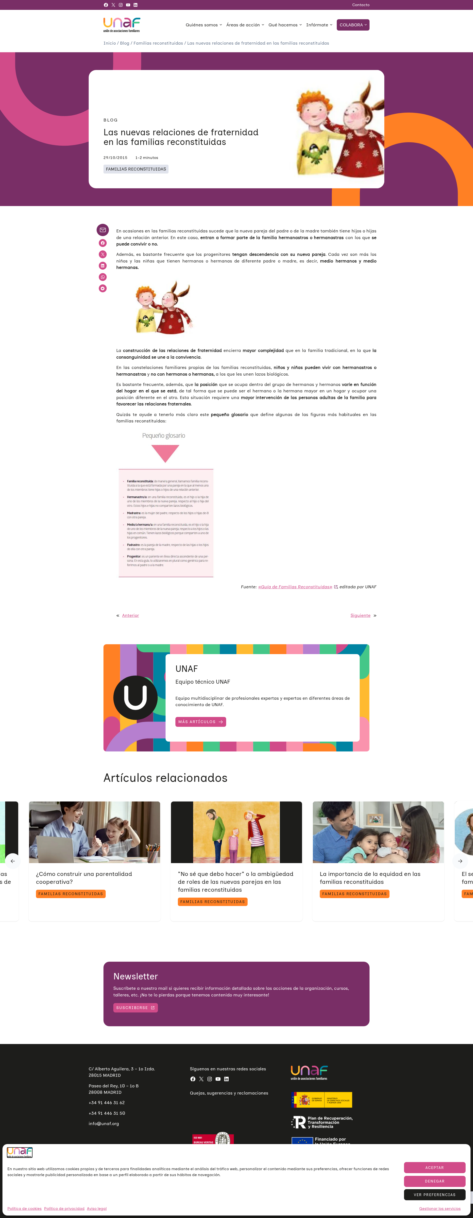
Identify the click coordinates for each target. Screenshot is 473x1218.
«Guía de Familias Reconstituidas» (295, 586)
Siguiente (361, 615)
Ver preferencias (435, 1195)
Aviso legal (97, 1208)
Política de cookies (24, 1208)
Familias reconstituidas (159, 43)
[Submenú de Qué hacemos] (300, 24)
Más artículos (197, 721)
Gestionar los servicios (440, 1208)
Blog (125, 43)
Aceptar (434, 1168)
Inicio (110, 43)
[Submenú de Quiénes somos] (221, 24)
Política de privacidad (64, 1208)
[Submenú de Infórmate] (331, 24)
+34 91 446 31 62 (107, 1102)
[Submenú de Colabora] (365, 24)
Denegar (435, 1181)
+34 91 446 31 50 (107, 1113)
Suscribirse (132, 1007)
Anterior (130, 615)
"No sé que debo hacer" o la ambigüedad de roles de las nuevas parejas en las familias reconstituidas (235, 881)
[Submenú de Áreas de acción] (263, 24)
